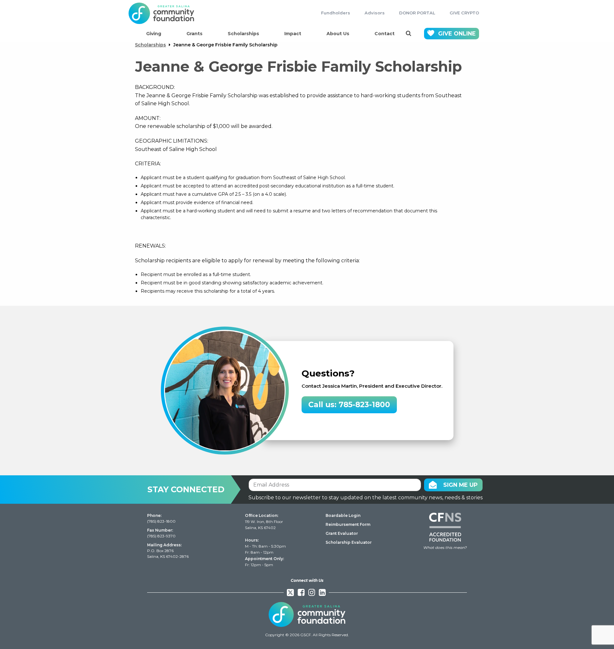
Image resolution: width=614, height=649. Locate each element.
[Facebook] (301, 593)
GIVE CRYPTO (464, 12)
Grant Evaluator (342, 533)
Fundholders (335, 12)
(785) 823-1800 (161, 521)
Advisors (375, 12)
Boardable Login (343, 515)
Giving (153, 33)
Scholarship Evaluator (349, 542)
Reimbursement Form (348, 524)
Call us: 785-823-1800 (349, 404)
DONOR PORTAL (417, 12)
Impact (292, 33)
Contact (384, 33)
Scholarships (243, 33)
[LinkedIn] (322, 593)
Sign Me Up (460, 484)
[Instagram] (311, 593)
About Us (338, 33)
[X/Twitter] (290, 593)
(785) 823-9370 (161, 536)
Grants (194, 33)
